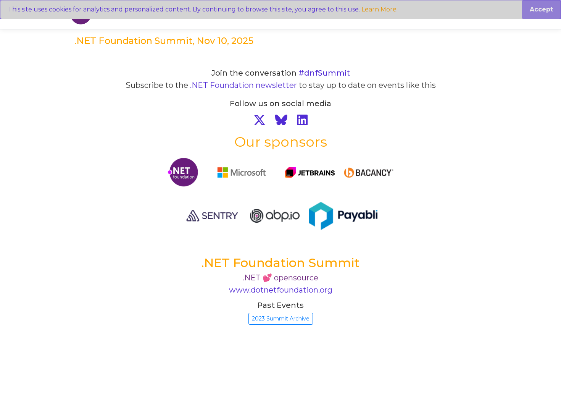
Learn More (379, 9)
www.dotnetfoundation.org (280, 289)
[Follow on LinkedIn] (302, 120)
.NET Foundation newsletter (243, 85)
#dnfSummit (324, 73)
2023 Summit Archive (281, 318)
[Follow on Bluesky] (281, 120)
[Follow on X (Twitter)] (259, 120)
